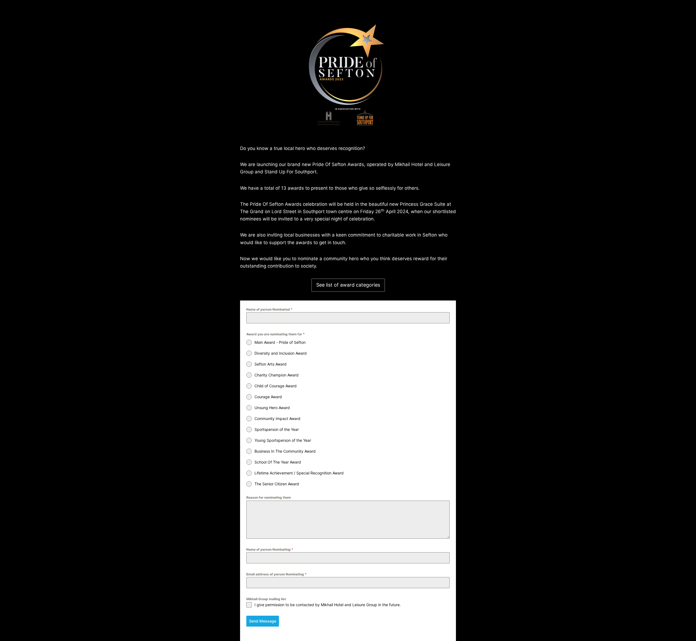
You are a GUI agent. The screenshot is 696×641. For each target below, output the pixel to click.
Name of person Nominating (269, 549)
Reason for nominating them (268, 497)
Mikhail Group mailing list (266, 599)
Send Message (262, 621)
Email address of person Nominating (276, 574)
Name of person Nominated (269, 309)
